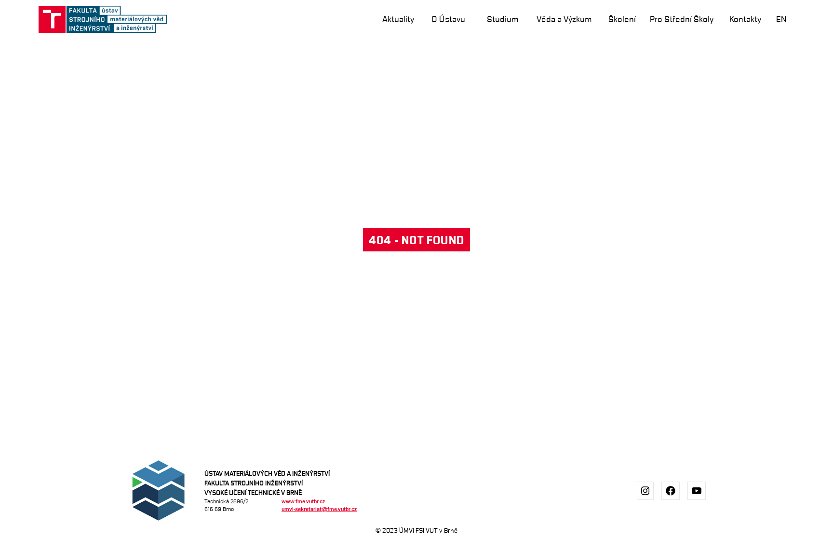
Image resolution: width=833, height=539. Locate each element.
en (781, 19)
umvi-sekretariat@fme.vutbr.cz (319, 508)
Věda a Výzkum (564, 19)
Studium (502, 19)
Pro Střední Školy (681, 19)
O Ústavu (448, 19)
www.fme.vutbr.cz (303, 501)
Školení (622, 19)
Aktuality (398, 19)
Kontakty (745, 19)
